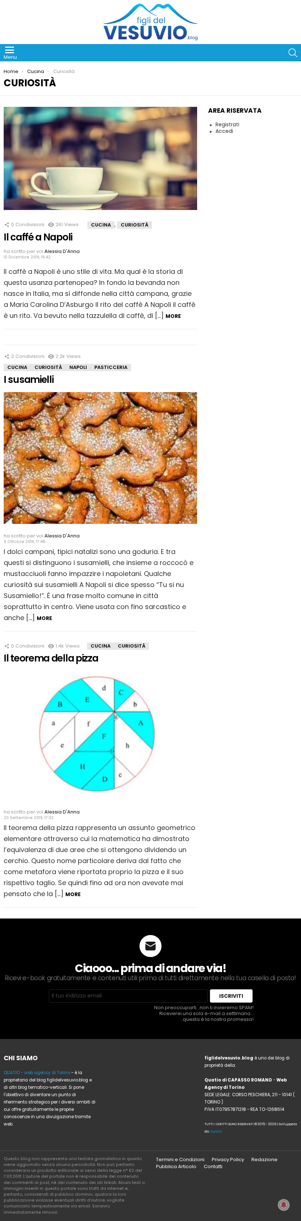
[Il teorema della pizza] (100, 738)
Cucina (101, 224)
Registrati (227, 125)
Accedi (224, 131)
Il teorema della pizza (51, 658)
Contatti (213, 1167)
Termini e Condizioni (180, 1160)
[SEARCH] (293, 53)
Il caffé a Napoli (38, 237)
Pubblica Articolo (176, 1167)
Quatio (216, 1131)
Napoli (78, 367)
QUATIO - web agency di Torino (37, 1073)
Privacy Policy (228, 1160)
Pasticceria (110, 367)
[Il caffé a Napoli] (100, 161)
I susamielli (28, 379)
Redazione (264, 1160)
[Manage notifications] (284, 1205)
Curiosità (134, 224)
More (173, 316)
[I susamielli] (100, 460)
